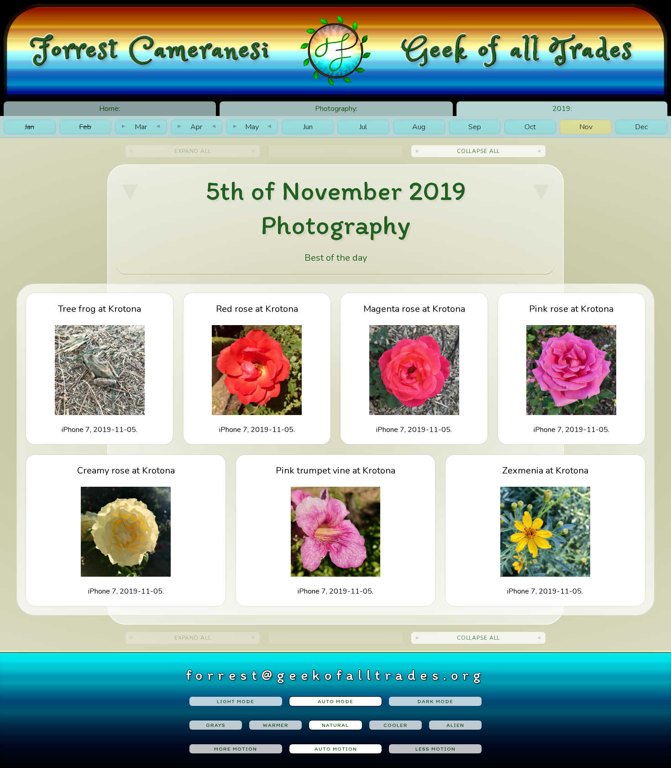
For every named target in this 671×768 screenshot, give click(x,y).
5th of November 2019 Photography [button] (335, 207)
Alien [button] (455, 725)
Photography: (336, 109)
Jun (308, 127)
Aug (418, 127)
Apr (196, 127)
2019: (562, 109)
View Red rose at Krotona (257, 369)
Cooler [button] (395, 725)
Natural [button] (335, 725)
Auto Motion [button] (336, 749)
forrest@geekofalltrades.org (336, 675)
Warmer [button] (275, 725)
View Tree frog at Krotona (99, 369)
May (252, 127)
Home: (109, 109)
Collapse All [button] (478, 151)
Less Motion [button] (435, 749)
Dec (641, 127)
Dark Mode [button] (435, 701)
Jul (363, 127)
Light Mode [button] (235, 701)
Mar (141, 127)
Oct (530, 127)
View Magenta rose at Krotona (414, 369)
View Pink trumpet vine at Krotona (335, 530)
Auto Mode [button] (335, 701)
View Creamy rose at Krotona (126, 530)
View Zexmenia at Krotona (545, 530)
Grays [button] (215, 725)
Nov (585, 127)
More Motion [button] (235, 749)
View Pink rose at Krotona (571, 369)
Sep (474, 127)
